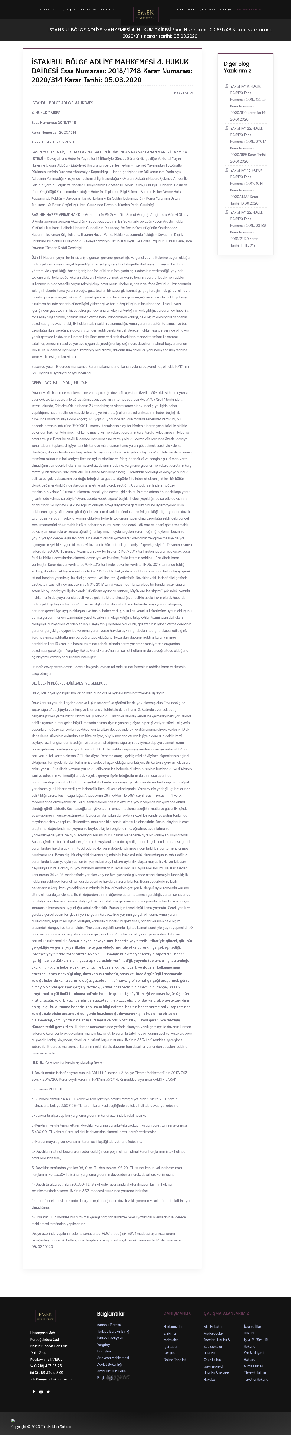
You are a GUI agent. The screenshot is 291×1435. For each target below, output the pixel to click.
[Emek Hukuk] (145, 14)
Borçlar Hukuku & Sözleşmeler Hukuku (217, 1346)
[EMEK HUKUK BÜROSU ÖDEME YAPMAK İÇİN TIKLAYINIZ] (118, 1390)
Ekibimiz (170, 1333)
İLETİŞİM (226, 9)
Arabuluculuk (213, 1333)
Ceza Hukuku (213, 1359)
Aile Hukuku (213, 1326)
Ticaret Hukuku (255, 1372)
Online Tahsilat (175, 1359)
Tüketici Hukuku (256, 1379)
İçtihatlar (207, 9)
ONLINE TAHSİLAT (250, 9)
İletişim (169, 1352)
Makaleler (185, 9)
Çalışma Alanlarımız (80, 9)
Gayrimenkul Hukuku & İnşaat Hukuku (216, 1372)
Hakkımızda (49, 9)
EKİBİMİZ (107, 9)
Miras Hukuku (254, 1365)
